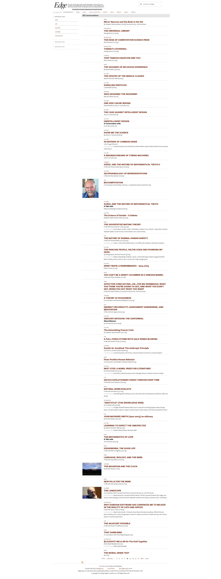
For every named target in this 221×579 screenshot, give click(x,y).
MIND (105, 19)
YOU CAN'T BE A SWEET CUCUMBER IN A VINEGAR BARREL (134, 274)
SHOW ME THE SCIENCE (116, 132)
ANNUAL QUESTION (94, 12)
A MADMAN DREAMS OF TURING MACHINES (126, 155)
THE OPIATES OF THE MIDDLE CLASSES (124, 75)
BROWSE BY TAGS (59, 47)
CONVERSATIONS (68, 12)
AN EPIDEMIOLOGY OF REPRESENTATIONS (125, 173)
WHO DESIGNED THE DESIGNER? (120, 93)
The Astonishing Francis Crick (119, 329)
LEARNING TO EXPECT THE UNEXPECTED (125, 425)
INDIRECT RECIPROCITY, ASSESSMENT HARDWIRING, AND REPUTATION (133, 308)
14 (133, 558)
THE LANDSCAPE (112, 490)
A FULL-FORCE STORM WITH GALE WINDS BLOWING (130, 338)
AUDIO (84, 12)
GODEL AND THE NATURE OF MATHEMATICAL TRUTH (131, 203)
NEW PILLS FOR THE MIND (117, 481)
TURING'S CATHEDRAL (115, 48)
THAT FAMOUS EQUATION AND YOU (122, 57)
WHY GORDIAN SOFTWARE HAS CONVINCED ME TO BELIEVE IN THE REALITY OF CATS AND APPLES (135, 506)
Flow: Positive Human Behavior (119, 359)
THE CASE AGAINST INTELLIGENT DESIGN (125, 112)
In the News (111, 568)
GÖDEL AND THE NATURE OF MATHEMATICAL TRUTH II (132, 164)
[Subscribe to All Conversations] (82, 562)
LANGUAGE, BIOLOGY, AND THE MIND (123, 457)
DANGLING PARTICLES (115, 84)
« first (103, 558)
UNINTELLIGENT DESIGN (116, 121)
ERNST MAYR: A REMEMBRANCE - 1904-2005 (126, 265)
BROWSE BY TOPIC (60, 17)
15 (135, 558)
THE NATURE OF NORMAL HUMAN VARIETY (126, 238)
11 (124, 558)
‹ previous (110, 558)
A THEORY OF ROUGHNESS (117, 297)
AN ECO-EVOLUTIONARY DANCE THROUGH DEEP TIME (131, 379)
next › (142, 558)
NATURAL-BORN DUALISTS (117, 388)
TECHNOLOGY (107, 28)
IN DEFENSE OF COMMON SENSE (120, 141)
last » (147, 558)
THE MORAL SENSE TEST (116, 552)
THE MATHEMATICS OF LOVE (118, 436)
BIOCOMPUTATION (113, 182)
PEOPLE (133, 12)
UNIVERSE (106, 55)
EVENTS (105, 12)
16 (138, 558)
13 (130, 558)
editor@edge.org (98, 568)
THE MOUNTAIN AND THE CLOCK (120, 466)
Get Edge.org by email (125, 568)
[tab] (66, 16)
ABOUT (126, 12)
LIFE (105, 180)
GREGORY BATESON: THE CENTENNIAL (124, 318)
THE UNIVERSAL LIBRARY (117, 30)
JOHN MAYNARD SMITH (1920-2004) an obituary (128, 416)
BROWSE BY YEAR (60, 42)
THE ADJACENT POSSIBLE (117, 523)
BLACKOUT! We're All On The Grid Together (125, 541)
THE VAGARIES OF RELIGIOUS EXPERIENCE (126, 66)
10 (122, 558)
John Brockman (104, 566)
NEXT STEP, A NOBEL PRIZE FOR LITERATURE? (127, 368)
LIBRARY (119, 12)
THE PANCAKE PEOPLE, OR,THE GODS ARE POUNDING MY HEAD (133, 251)
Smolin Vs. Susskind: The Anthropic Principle (126, 348)
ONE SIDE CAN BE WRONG (117, 103)
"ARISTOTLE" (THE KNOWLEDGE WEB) (124, 402)
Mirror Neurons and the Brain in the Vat (123, 21)
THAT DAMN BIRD (113, 532)
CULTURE (106, 73)
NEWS (112, 12)
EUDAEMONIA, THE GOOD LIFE (119, 448)
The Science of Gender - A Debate (120, 215)
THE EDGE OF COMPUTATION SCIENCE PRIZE (126, 39)
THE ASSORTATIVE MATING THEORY (122, 224)
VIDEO (78, 12)
